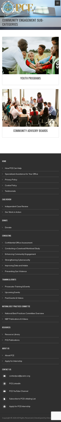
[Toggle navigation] (57, 3)
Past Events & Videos (14, 298)
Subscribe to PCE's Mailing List (22, 399)
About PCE (9, 355)
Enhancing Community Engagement (20, 254)
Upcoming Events (12, 292)
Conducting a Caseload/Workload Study (22, 248)
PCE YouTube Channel (18, 391)
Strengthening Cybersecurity (17, 260)
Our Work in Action (13, 212)
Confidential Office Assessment (18, 243)
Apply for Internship (13, 361)
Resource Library (12, 334)
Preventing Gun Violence (16, 271)
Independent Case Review (16, 206)
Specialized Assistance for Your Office (21, 174)
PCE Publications (12, 340)
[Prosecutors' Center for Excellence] (8, 7)
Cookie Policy (11, 185)
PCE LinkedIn (15, 383)
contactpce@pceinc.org (19, 376)
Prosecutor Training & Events (17, 286)
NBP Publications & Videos (16, 319)
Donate (8, 227)
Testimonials (10, 191)
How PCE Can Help (13, 168)
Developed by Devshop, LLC (46, 418)
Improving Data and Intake (16, 265)
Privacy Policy (11, 179)
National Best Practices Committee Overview (24, 313)
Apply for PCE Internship (19, 406)
